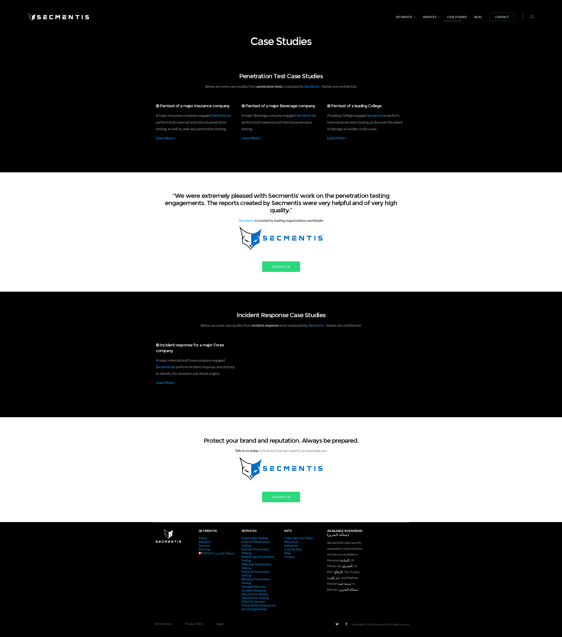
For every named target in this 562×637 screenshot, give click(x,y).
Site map (204, 549)
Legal (219, 624)
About (203, 538)
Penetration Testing (254, 538)
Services (429, 17)
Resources (291, 542)
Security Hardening (254, 594)
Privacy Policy (194, 624)
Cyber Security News (298, 538)
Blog (478, 17)
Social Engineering (254, 609)
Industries (291, 545)
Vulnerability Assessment (258, 605)
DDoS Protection (253, 601)
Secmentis (404, 17)
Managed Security (253, 586)
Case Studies (457, 17)
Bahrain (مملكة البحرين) (218, 553)
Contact (502, 17)
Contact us (281, 266)
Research (205, 542)
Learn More (165, 138)
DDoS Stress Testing (255, 598)
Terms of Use (163, 624)
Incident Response (253, 590)
